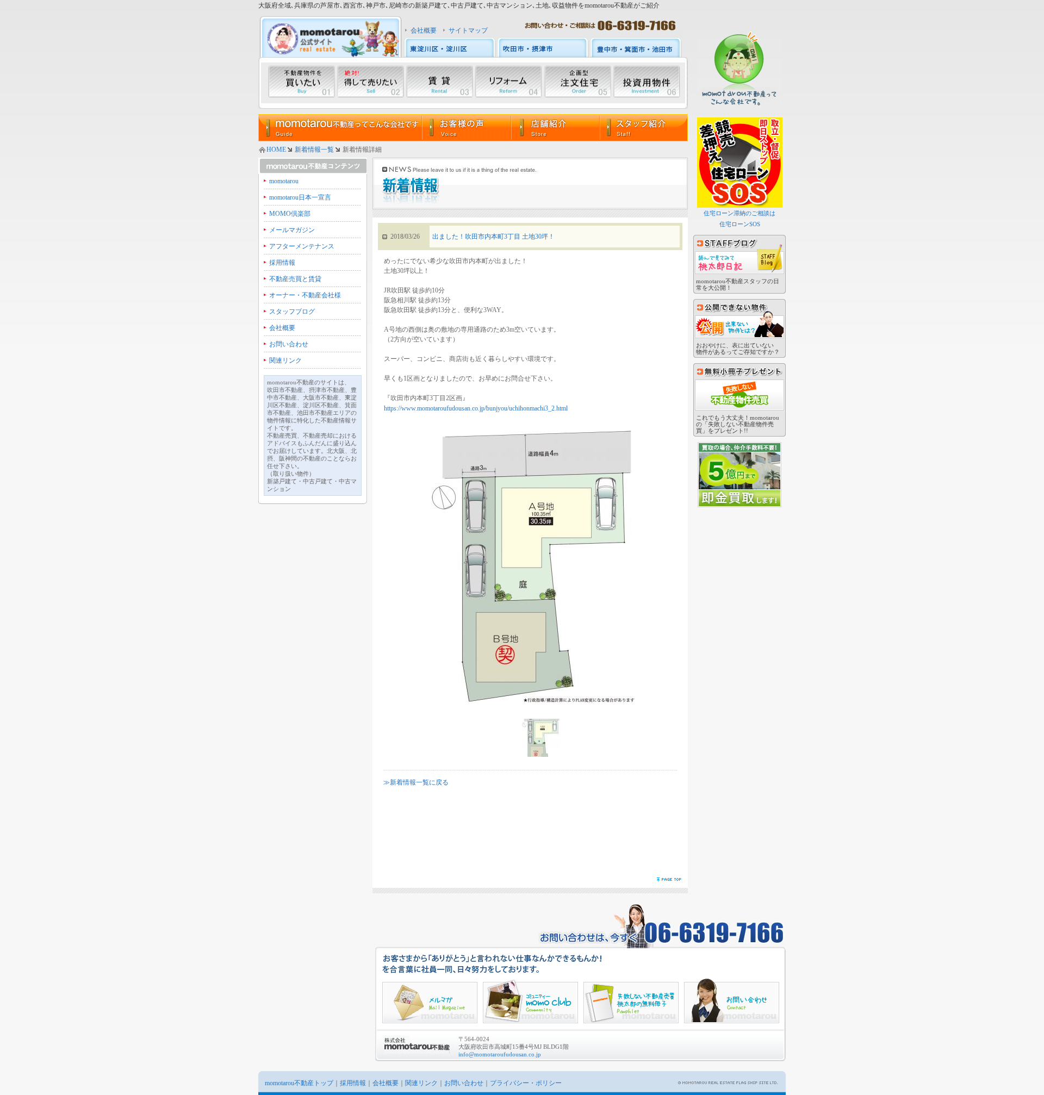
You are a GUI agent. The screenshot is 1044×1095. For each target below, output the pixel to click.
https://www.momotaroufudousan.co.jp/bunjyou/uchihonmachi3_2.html (476, 408)
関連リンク (285, 360)
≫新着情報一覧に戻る (416, 782)
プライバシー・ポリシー (526, 1083)
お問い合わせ (288, 344)
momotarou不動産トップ (299, 1083)
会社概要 (424, 30)
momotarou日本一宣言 (300, 197)
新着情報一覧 (314, 149)
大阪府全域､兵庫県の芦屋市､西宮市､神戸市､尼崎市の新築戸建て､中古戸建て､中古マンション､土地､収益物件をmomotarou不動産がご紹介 (459, 5)
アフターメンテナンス (301, 246)
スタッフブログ (292, 311)
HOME (276, 149)
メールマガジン (292, 230)
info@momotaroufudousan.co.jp (499, 1054)
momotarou (284, 181)
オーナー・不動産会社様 (305, 295)
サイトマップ (468, 30)
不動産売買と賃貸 (295, 279)
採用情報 (282, 262)
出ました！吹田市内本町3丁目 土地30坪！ (493, 236)
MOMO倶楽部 (289, 213)
